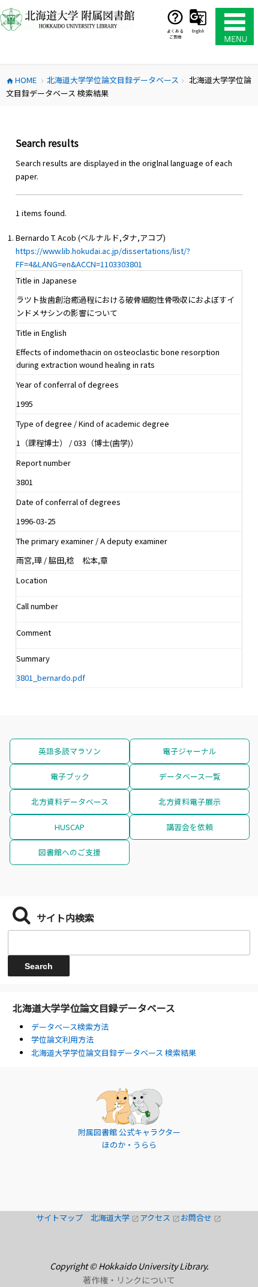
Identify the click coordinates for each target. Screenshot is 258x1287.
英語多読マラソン (69, 751)
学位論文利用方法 (62, 1039)
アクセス (160, 1217)
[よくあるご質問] (175, 16)
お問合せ (201, 1217)
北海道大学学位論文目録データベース (94, 1007)
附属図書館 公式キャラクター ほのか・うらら (129, 1138)
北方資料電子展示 (189, 801)
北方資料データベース (70, 801)
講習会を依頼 (189, 827)
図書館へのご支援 (69, 852)
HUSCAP (70, 827)
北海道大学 (115, 1217)
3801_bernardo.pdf (50, 677)
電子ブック (69, 776)
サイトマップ (63, 1217)
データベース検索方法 (70, 1026)
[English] (197, 16)
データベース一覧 (190, 776)
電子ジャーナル (190, 751)
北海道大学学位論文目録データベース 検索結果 (113, 1052)
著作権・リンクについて (129, 1280)
